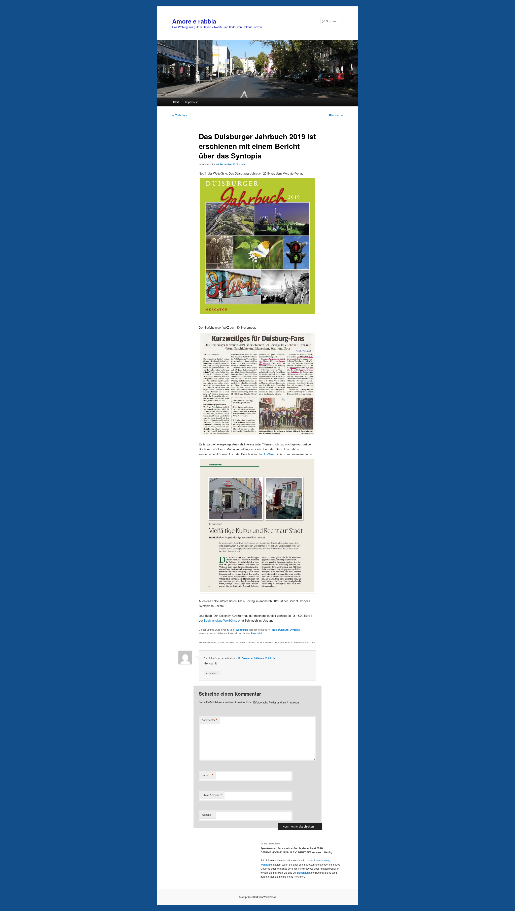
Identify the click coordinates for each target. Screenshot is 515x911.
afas (274, 629)
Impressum (191, 102)
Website (206, 814)
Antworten (212, 673)
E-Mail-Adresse (212, 795)
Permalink (257, 633)
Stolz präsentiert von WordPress (257, 897)
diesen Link (303, 872)
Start (176, 102)
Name (208, 775)
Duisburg (283, 629)
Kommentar (210, 720)
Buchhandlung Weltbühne (220, 620)
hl (244, 164)
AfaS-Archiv (271, 454)
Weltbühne (242, 629)
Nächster (336, 115)
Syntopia (295, 629)
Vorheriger (179, 115)
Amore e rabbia (194, 21)
